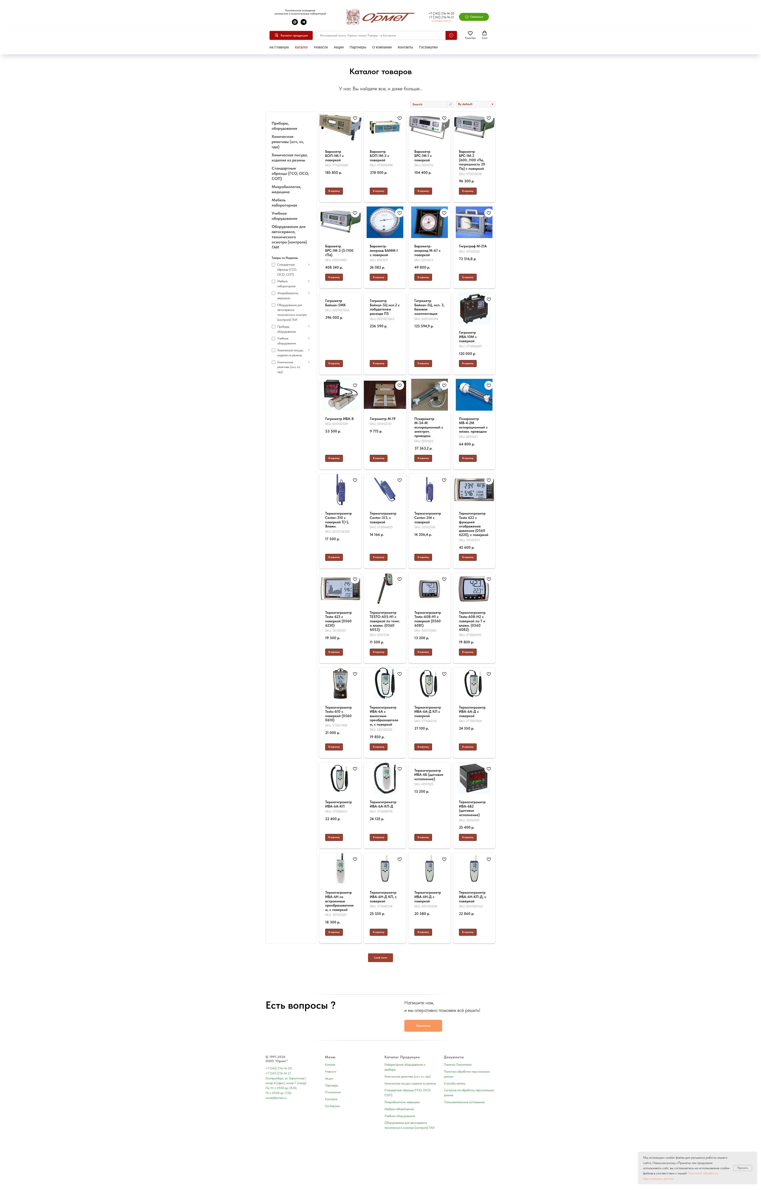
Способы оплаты (454, 1083)
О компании (382, 47)
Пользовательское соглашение (464, 1102)
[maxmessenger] (295, 24)
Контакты (405, 47)
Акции (339, 47)
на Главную (279, 47)
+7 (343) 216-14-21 (441, 17)
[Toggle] (309, 264)
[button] (474, 17)
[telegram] (304, 24)
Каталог (301, 47)
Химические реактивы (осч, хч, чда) (407, 1076)
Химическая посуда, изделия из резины (410, 1083)
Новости (321, 47)
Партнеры (358, 47)
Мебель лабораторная (399, 1109)
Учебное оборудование (399, 1116)
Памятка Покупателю (458, 1064)
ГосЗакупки (428, 47)
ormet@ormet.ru (441, 20)
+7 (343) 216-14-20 (441, 13)
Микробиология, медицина (402, 1102)
